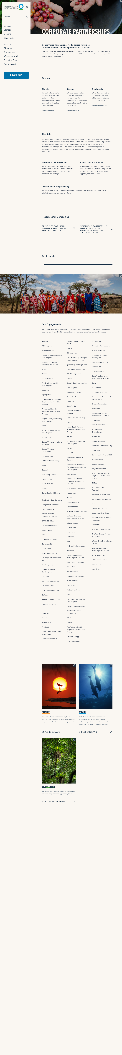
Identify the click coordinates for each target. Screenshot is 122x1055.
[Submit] (27, 17)
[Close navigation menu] (27, 7)
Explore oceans (73, 110)
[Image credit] (120, 1)
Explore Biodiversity (99, 105)
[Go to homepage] (14, 7)
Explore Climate (48, 110)
